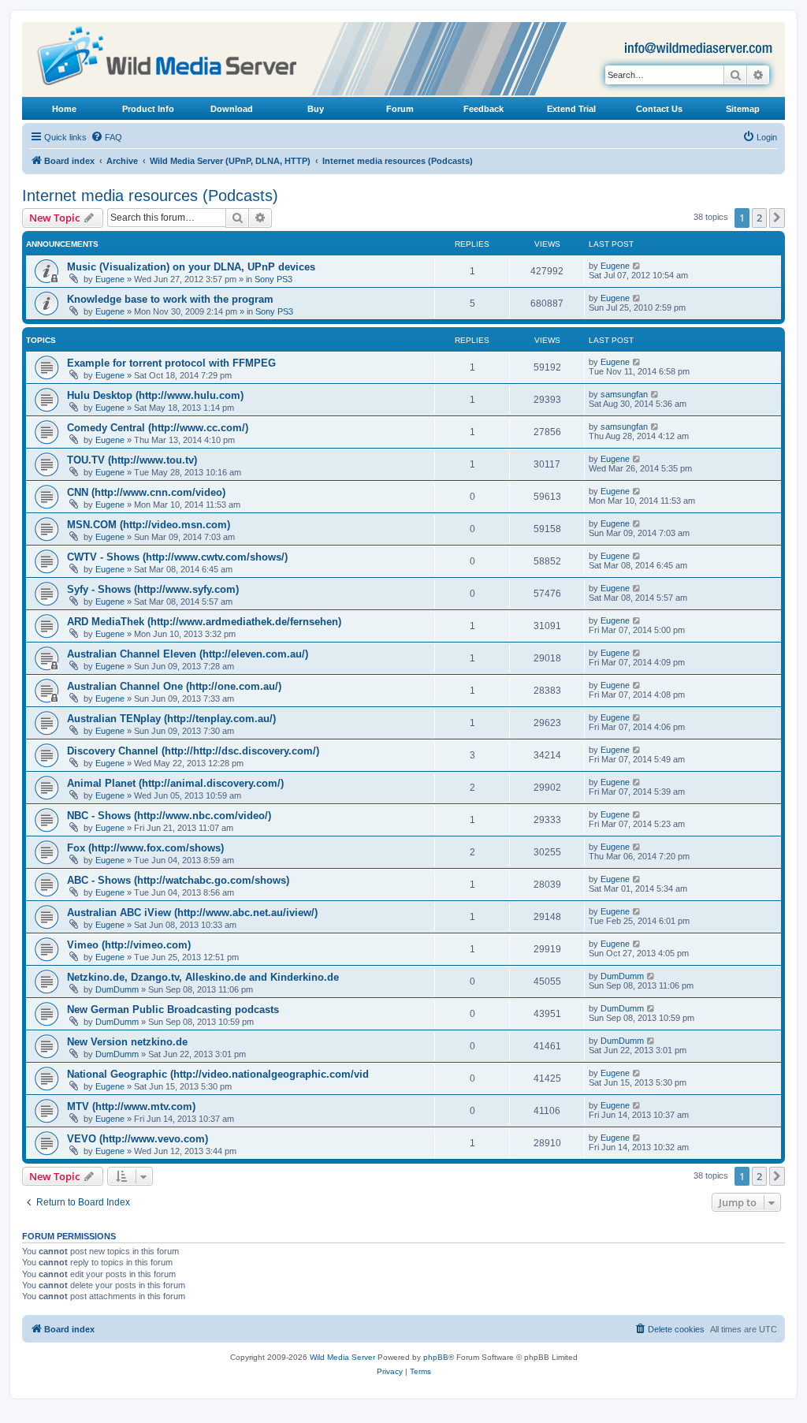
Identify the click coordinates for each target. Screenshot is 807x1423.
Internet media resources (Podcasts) (150, 195)
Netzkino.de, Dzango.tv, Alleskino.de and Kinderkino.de (203, 977)
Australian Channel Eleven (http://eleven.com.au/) (187, 654)
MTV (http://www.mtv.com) (131, 1106)
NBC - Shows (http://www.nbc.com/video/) (169, 815)
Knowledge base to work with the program (170, 299)
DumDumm (117, 989)
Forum (400, 109)
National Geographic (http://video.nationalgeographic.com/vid (218, 1074)
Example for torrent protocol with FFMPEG (171, 363)
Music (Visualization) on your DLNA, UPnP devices (191, 267)
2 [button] (759, 217)
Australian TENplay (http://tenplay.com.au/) (171, 719)
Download (231, 109)
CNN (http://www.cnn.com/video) (146, 492)
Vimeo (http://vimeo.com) (129, 945)
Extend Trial (571, 109)
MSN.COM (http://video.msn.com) (148, 525)
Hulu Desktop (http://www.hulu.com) (155, 395)
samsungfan (624, 394)
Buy (315, 109)
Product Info (148, 109)
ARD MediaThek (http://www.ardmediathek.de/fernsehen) (204, 622)
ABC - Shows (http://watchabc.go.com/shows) (178, 880)
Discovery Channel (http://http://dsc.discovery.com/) (193, 751)
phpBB (435, 1357)
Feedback (483, 109)
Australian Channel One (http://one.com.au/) (174, 686)
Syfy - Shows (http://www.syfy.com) (153, 589)
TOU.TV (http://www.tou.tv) (132, 460)
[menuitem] (106, 137)
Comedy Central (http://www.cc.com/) (157, 428)
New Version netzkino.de (127, 1042)
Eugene (110, 279)
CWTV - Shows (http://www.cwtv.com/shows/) (177, 557)
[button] (777, 217)
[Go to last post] (637, 265)
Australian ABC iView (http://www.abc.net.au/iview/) (192, 912)
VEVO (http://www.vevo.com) (137, 1139)
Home (64, 109)
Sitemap (743, 109)
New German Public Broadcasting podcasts (173, 1009)
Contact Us (659, 109)
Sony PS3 (273, 279)
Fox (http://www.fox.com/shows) (145, 848)
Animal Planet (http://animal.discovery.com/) (175, 783)
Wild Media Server (342, 1357)
